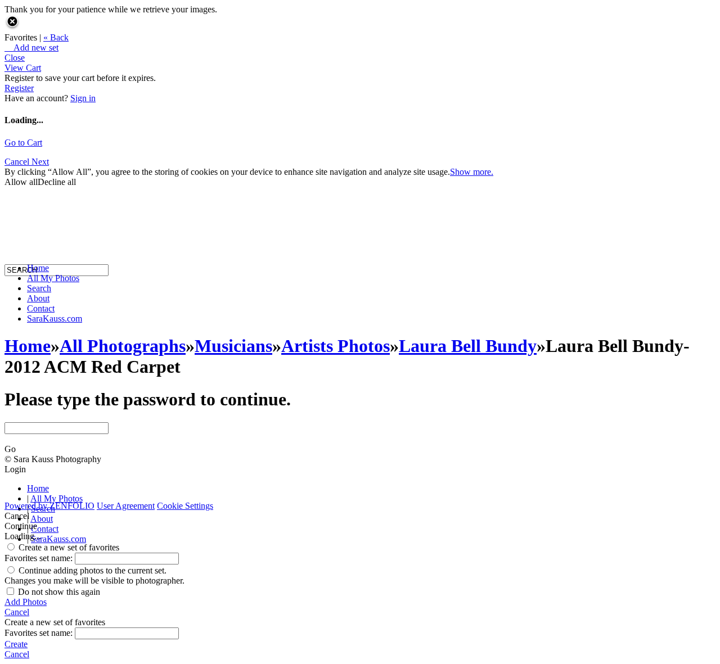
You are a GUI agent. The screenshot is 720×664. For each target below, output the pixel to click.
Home (38, 268)
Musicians (233, 346)
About (38, 298)
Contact (41, 308)
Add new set (31, 47)
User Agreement (126, 506)
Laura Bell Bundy (468, 346)
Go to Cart (23, 142)
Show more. (471, 172)
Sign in (83, 98)
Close (14, 57)
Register (19, 88)
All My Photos (53, 278)
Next (40, 161)
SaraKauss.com (54, 318)
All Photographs (123, 346)
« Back (56, 37)
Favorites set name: (39, 558)
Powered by (49, 506)
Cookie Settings (185, 506)
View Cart (22, 68)
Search (39, 288)
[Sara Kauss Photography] (15, 167)
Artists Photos (335, 346)
